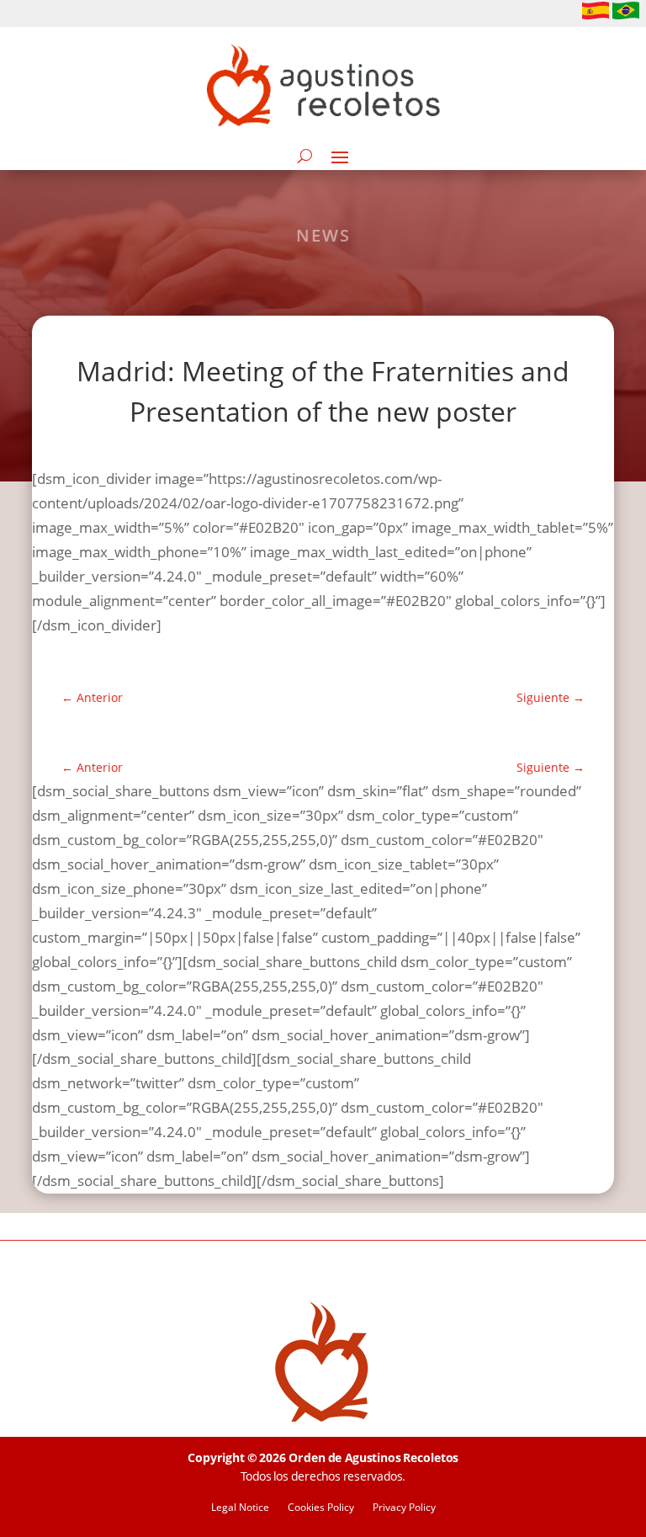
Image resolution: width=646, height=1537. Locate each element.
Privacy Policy (404, 1508)
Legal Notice (240, 1508)
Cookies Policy (321, 1508)
